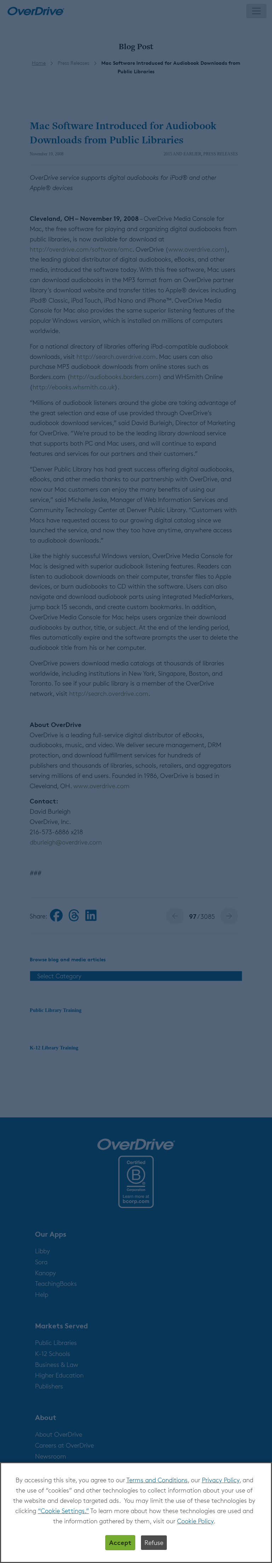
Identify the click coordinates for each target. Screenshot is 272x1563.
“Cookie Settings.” (63, 1511)
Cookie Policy (195, 1521)
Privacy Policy (220, 1480)
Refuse (153, 1542)
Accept (120, 1542)
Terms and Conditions (157, 1480)
